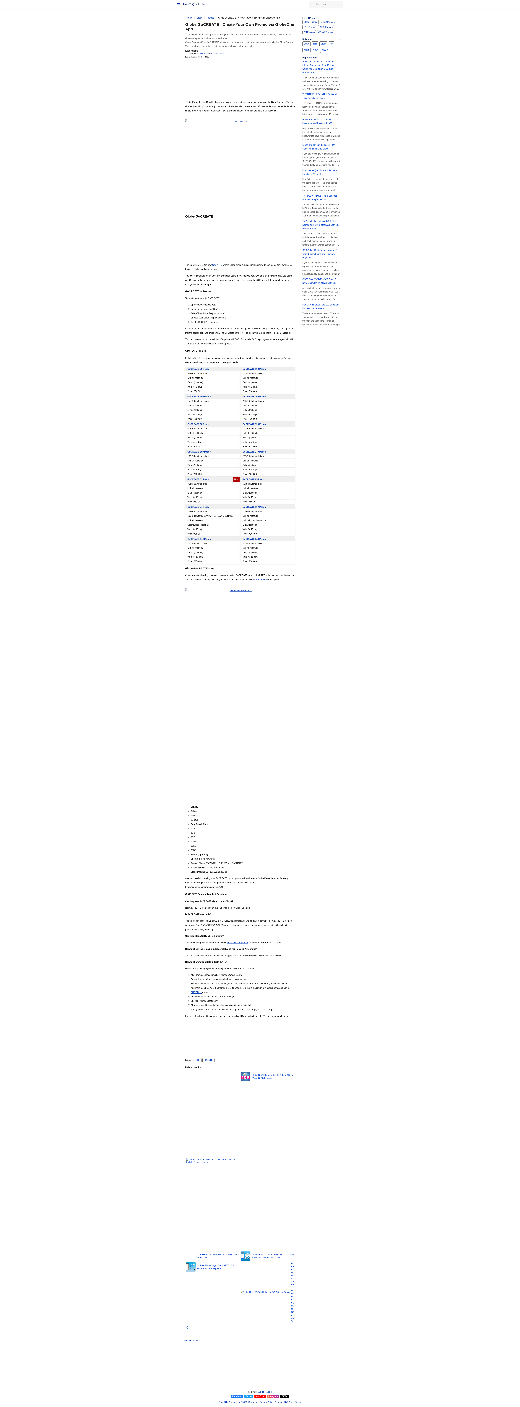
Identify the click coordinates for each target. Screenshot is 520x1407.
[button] (186, 1328)
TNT (315, 44)
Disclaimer (253, 1402)
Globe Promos (310, 22)
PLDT (306, 50)
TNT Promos (310, 27)
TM (331, 44)
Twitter (249, 1396)
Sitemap (278, 1402)
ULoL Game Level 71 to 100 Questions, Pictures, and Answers (321, 307)
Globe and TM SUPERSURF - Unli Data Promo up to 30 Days (319, 147)
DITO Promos (326, 27)
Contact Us (234, 1402)
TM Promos (309, 32)
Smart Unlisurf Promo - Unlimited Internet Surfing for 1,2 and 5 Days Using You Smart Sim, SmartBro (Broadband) (318, 67)
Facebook (237, 1396)
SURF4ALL (196, 992)
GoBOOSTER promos (237, 942)
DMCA (244, 1402)
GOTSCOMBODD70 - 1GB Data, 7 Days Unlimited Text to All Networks (319, 281)
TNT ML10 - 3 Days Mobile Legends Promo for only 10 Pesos (319, 198)
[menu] (178, 4)
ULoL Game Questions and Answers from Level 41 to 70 (319, 172)
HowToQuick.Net (194, 4)
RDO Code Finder (292, 1402)
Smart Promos (328, 22)
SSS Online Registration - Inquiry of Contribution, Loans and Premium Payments (319, 254)
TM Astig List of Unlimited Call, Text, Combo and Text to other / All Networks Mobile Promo (320, 225)
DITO (315, 50)
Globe (196, 1060)
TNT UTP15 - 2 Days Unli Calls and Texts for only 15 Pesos (319, 96)
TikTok (285, 1396)
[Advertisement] (240, 79)
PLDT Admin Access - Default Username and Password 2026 (317, 121)
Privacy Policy (266, 1402)
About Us (223, 1402)
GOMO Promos (325, 32)
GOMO (324, 50)
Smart (306, 44)
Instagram (273, 1396)
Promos (208, 1060)
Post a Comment (192, 1340)
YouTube (260, 1396)
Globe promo (260, 579)
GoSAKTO (217, 265)
